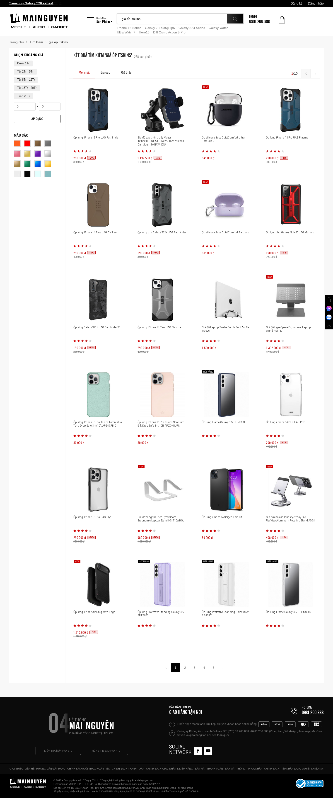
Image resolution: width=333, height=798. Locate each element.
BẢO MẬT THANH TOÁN (209, 768)
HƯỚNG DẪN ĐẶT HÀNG (50, 768)
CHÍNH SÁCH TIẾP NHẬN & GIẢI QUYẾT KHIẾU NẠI (293, 768)
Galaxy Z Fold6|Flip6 (160, 28)
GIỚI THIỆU (16, 768)
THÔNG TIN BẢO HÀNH (103, 750)
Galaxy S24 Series (192, 28)
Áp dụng (37, 119)
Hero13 (144, 32)
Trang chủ (16, 42)
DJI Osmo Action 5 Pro (169, 32)
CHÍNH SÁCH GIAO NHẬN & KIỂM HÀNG (169, 768)
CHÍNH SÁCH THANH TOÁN (128, 768)
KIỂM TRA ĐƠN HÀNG (56, 750)
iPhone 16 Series (129, 28)
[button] (74, 151)
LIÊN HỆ (29, 768)
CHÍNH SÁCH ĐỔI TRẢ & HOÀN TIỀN (88, 768)
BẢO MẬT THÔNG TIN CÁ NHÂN (243, 768)
